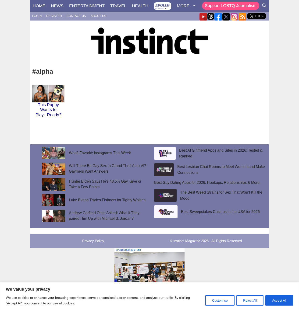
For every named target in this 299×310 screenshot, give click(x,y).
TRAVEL (118, 5)
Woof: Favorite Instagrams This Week (100, 153)
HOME (39, 5)
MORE (183, 5)
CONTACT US (76, 16)
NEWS (57, 5)
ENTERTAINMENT (87, 5)
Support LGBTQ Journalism (230, 5)
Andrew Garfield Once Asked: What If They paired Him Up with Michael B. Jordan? (104, 215)
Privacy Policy (93, 241)
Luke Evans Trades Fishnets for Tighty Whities (107, 200)
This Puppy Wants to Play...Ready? (48, 109)
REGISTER (54, 16)
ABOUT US (98, 16)
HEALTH (140, 5)
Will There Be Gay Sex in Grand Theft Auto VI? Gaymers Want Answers (107, 168)
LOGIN (37, 16)
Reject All (250, 300)
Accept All (279, 300)
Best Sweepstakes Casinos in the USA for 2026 (220, 212)
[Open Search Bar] (264, 5)
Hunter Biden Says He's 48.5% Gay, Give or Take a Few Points (105, 184)
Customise (220, 300)
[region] (149, 296)
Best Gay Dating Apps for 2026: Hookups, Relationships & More (207, 183)
